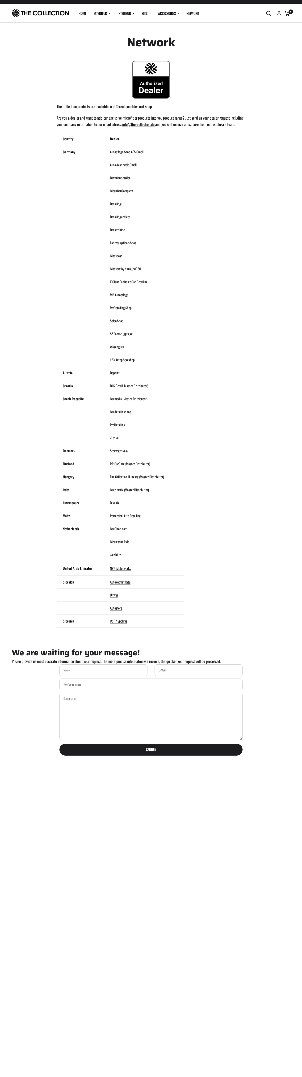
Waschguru (117, 346)
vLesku (114, 437)
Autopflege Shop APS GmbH (127, 151)
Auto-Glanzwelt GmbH (123, 164)
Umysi (113, 594)
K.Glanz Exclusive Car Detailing (128, 281)
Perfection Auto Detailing (125, 515)
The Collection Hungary (124, 476)
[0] (286, 13)
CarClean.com (118, 528)
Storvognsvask (119, 450)
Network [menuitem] (192, 13)
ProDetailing (117, 424)
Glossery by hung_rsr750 (125, 268)
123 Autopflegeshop (122, 359)
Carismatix (116, 489)
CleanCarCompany (121, 190)
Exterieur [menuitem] (100, 13)
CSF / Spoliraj (118, 620)
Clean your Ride (119, 541)
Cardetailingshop (120, 411)
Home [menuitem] (82, 13)
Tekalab (114, 502)
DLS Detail (116, 385)
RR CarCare (117, 463)
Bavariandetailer (120, 177)
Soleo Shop (116, 320)
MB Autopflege (119, 294)
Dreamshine (117, 229)
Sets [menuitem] (144, 13)
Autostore (116, 607)
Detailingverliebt (120, 216)
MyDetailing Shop (120, 307)
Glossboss (116, 255)
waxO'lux (115, 554)
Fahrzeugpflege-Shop (123, 242)
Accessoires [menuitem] (167, 13)
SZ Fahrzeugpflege (121, 333)
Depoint (115, 372)
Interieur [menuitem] (124, 13)
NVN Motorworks (120, 568)
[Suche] (268, 13)
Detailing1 (116, 203)
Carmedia (116, 398)
